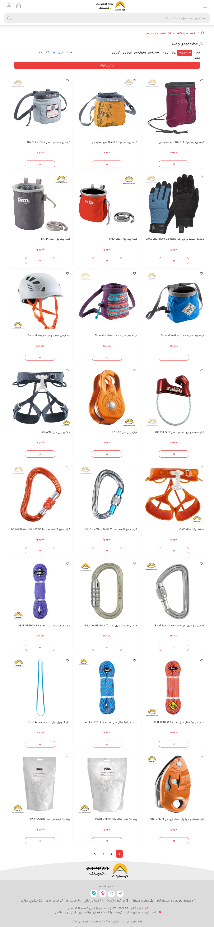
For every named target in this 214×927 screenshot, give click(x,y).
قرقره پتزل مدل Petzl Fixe (123, 432)
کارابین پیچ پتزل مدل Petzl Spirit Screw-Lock (179, 626)
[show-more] (174, 164)
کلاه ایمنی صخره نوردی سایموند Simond (49, 336)
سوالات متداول (141, 900)
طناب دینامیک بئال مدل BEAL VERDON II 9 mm (44, 626)
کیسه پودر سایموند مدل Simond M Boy (116, 336)
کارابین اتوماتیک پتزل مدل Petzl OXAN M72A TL (110, 626)
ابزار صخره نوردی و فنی (158, 33)
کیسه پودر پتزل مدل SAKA (123, 239)
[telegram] (120, 893)
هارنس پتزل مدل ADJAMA (55, 432)
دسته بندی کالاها (186, 33)
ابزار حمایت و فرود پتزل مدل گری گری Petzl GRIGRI (176, 819)
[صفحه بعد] (95, 854)
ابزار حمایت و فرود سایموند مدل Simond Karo (179, 432)
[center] (9, 18)
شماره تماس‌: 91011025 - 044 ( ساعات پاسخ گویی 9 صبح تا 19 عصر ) (106, 908)
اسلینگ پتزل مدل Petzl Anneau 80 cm (49, 722)
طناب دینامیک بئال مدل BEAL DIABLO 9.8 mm (178, 722)
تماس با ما (53, 900)
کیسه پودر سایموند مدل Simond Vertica (48, 142)
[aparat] (103, 893)
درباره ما (71, 900)
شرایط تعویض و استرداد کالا (174, 900)
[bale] (94, 893)
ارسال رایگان (92, 900)
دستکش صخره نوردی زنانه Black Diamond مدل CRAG (175, 239)
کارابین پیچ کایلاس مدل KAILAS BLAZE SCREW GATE (40, 529)
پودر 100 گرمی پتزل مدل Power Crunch (49, 819)
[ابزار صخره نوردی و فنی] (107, 870)
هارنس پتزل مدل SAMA (191, 529)
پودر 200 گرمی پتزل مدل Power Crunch (116, 819)
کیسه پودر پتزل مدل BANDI (55, 239)
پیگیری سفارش (29, 900)
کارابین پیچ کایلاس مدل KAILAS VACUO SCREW (111, 529)
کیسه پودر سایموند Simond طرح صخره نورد (181, 142)
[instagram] (111, 893)
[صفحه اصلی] (202, 33)
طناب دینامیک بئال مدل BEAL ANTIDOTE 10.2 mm (109, 722)
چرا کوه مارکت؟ (116, 900)
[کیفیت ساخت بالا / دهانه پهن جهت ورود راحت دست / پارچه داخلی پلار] (174, 107)
